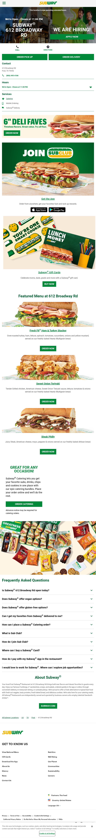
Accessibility (26, 816)
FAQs (60, 819)
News (4, 776)
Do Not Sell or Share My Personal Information (40, 819)
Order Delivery (71, 57)
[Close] (92, 826)
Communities (53, 766)
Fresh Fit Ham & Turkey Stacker (48, 330)
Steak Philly (48, 436)
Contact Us (6, 780)
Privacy (4, 816)
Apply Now (72, 36)
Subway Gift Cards (49, 272)
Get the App (48, 198)
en (53, 805)
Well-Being (52, 757)
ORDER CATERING (24, 504)
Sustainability (54, 771)
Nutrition (52, 752)
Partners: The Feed (59, 795)
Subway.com (48, 706)
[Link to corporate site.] (12, 741)
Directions (48, 50)
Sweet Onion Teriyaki (48, 383)
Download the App (10, 762)
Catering (9, 99)
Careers (51, 776)
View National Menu (10, 752)
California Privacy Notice (12, 819)
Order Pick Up (25, 57)
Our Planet (52, 762)
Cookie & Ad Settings (41, 816)
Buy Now (49, 284)
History (5, 771)
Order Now (12, 133)
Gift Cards (6, 757)
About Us (6, 766)
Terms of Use (15, 816)
